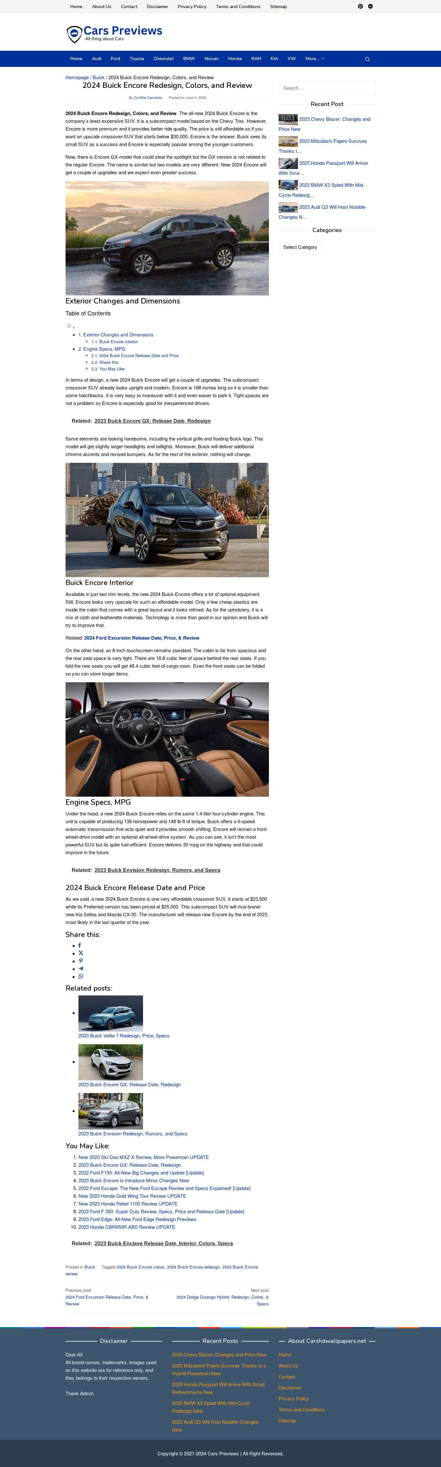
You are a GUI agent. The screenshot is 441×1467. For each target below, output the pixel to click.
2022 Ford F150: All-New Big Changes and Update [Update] (141, 1172)
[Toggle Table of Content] (70, 327)
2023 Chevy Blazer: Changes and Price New (219, 1354)
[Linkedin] (370, 7)
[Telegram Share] (80, 968)
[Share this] (79, 945)
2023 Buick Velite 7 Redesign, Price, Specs (123, 1035)
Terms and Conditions (302, 1409)
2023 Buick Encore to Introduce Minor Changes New (133, 1180)
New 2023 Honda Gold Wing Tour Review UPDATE (132, 1195)
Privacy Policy (294, 1398)
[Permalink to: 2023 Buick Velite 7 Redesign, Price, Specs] (110, 1012)
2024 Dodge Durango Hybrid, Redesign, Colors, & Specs (223, 1297)
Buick (90, 1267)
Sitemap (287, 1420)
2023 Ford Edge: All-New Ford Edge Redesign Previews (137, 1219)
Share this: (109, 362)
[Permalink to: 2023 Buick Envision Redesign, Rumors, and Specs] (110, 1110)
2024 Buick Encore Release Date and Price (139, 355)
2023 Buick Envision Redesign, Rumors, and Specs (133, 1133)
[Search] (367, 59)
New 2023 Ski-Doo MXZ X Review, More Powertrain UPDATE (143, 1156)
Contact (287, 1376)
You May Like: (112, 369)
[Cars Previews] (114, 33)
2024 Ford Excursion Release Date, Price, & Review (107, 1297)
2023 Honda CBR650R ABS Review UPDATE (126, 1226)
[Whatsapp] (80, 976)
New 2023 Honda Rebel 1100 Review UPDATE (128, 1203)
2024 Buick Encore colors (141, 1267)
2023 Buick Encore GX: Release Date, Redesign (129, 1084)
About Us (288, 1365)
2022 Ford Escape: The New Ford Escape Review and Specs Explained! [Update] (164, 1188)
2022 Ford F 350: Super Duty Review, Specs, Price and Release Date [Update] (161, 1211)
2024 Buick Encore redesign (193, 1267)
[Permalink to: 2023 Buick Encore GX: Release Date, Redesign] (110, 1061)
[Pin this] (80, 961)
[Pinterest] (360, 7)
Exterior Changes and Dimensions (118, 334)
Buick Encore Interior (118, 341)
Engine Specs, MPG (104, 348)
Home (285, 1354)
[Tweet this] (80, 953)
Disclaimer (290, 1387)
